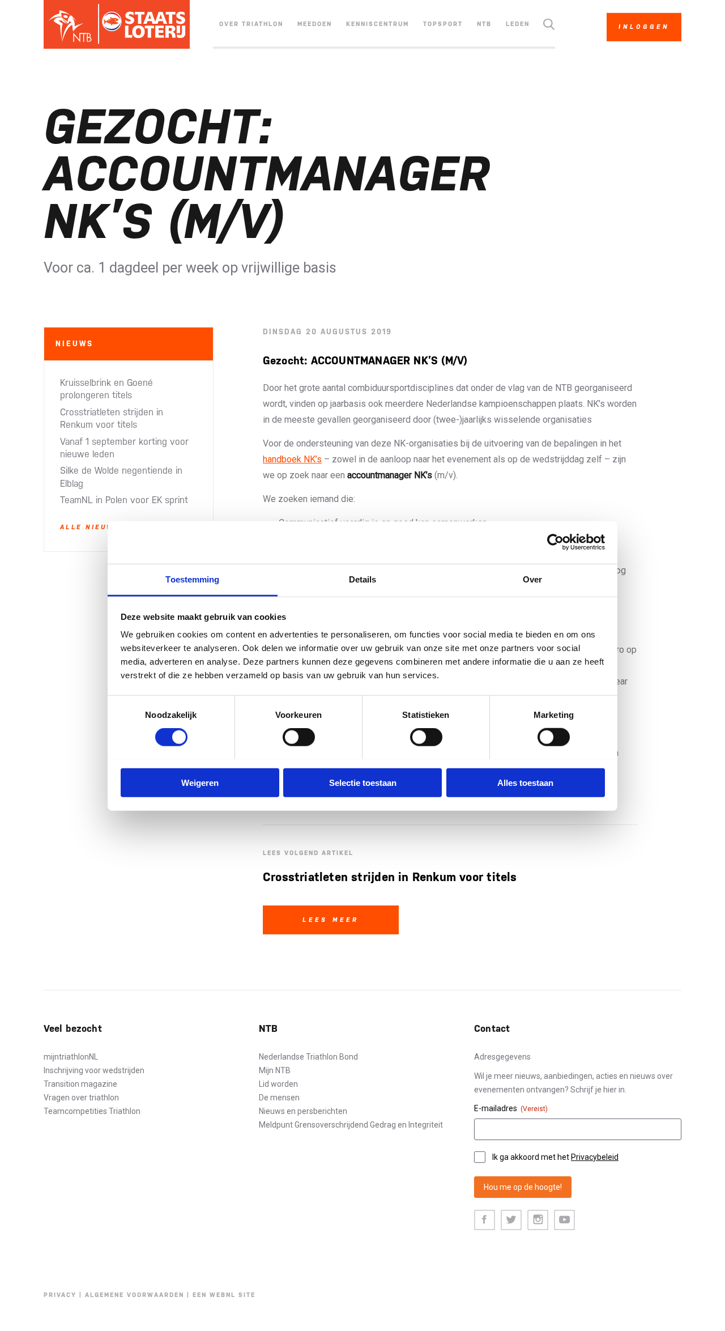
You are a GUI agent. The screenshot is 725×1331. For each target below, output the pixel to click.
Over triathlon (251, 24)
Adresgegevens (502, 1056)
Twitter (511, 1220)
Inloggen (644, 27)
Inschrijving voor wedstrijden (94, 1070)
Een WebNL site (224, 1295)
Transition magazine (80, 1083)
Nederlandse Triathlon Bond (308, 1056)
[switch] (299, 737)
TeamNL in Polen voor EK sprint (124, 500)
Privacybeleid (595, 1157)
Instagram (537, 1220)
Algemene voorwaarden (134, 1295)
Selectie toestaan (362, 782)
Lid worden (278, 1083)
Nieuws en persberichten (303, 1111)
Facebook (484, 1220)
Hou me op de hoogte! (523, 1187)
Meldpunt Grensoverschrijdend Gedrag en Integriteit (351, 1124)
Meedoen (314, 24)
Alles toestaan (525, 782)
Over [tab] (532, 579)
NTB (484, 24)
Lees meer (330, 920)
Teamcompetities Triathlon (92, 1111)
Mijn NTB (275, 1070)
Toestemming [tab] (192, 579)
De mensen (279, 1097)
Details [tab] (363, 579)
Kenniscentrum (377, 24)
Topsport (443, 24)
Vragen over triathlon (81, 1097)
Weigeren (200, 782)
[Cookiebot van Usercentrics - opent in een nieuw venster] (555, 542)
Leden (518, 24)
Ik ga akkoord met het (555, 1157)
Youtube (564, 1220)
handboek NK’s (292, 459)
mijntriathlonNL (71, 1056)
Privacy (60, 1295)
